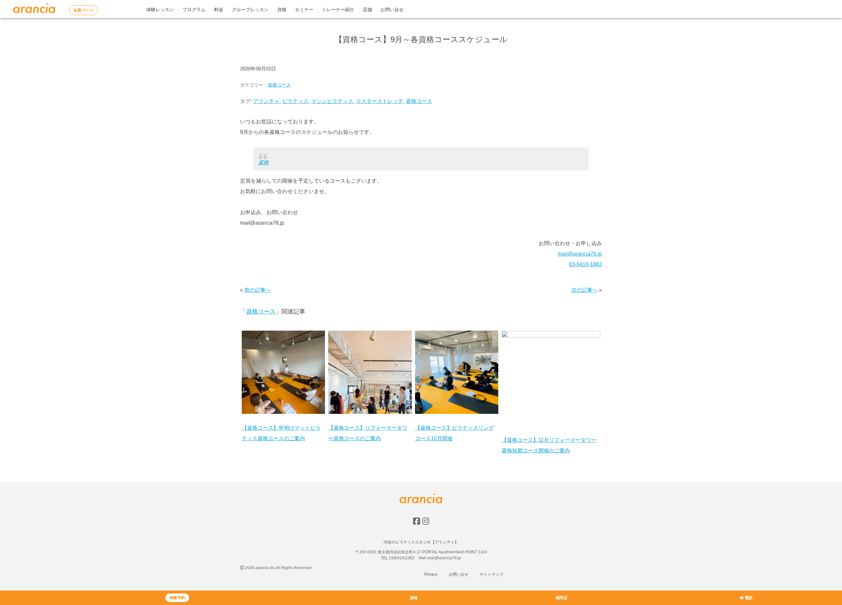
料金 (218, 9)
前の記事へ (257, 290)
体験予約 (177, 597)
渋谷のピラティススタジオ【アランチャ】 (421, 542)
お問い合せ (392, 9)
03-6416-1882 (585, 264)
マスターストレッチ (379, 101)
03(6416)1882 (402, 558)
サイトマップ (491, 574)
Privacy (430, 574)
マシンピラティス (332, 101)
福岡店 (561, 597)
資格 (281, 9)
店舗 (367, 9)
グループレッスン (250, 9)
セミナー (304, 9)
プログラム (194, 9)
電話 (749, 597)
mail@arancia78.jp (580, 254)
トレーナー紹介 (338, 9)
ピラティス (295, 101)
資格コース (279, 85)
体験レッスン (160, 9)
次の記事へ (584, 290)
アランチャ (266, 101)
